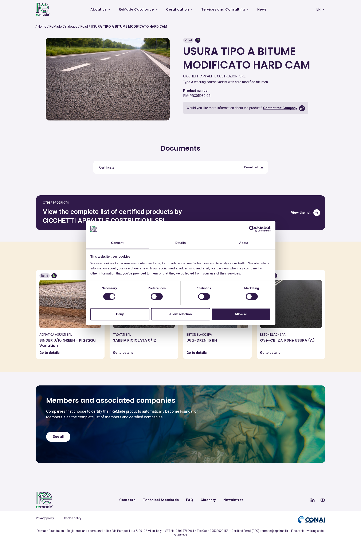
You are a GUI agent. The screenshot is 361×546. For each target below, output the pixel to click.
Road (84, 26)
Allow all (241, 314)
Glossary (208, 500)
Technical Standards (161, 500)
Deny (120, 314)
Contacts (127, 500)
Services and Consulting (223, 9)
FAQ (189, 500)
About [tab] (243, 243)
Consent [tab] (117, 243)
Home (42, 26)
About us (98, 9)
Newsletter (233, 500)
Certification (177, 9)
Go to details (49, 353)
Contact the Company (280, 108)
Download (251, 167)
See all (58, 437)
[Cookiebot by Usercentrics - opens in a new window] (252, 229)
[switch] (157, 296)
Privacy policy (45, 518)
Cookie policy (72, 518)
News (262, 9)
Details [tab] (180, 243)
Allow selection (180, 314)
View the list (300, 213)
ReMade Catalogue (136, 9)
